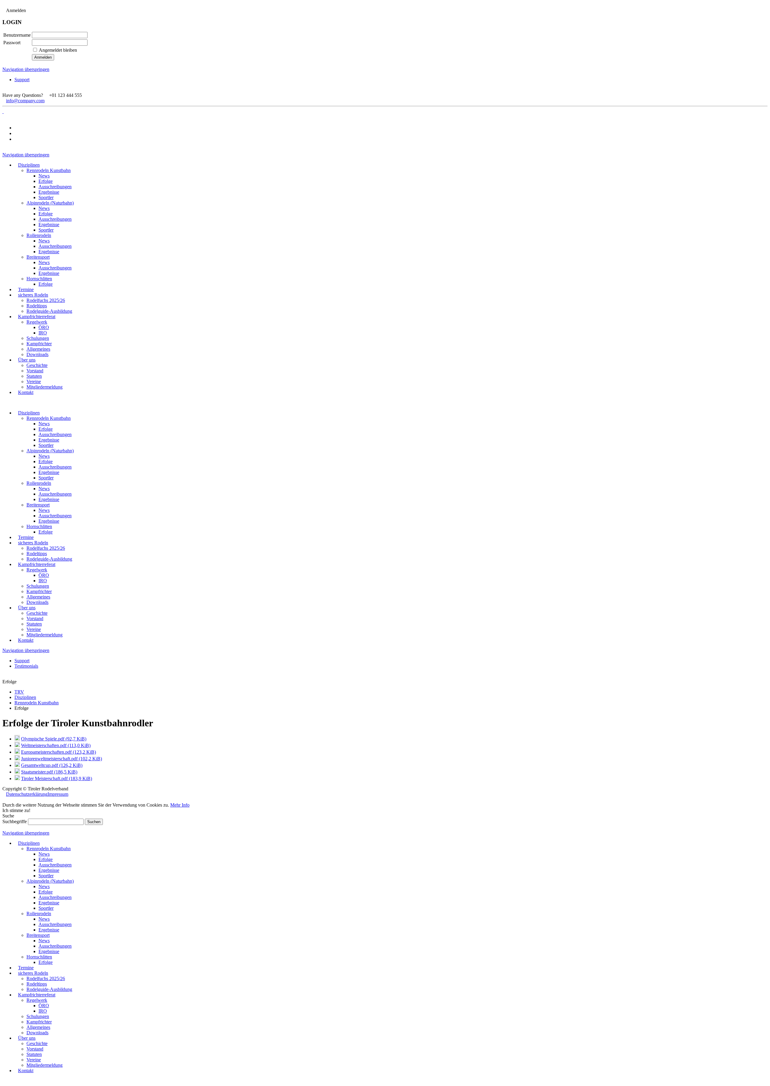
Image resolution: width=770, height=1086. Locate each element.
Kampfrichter (39, 591)
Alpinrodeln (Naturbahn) (50, 450)
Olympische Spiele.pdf (53, 738)
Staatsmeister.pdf (49, 771)
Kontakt (25, 640)
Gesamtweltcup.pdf (51, 765)
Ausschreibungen (55, 434)
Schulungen (37, 586)
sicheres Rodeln (33, 542)
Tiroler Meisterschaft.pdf (56, 778)
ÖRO (43, 575)
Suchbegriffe (14, 821)
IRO (42, 580)
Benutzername (17, 35)
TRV (19, 691)
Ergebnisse (48, 439)
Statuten (34, 623)
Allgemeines (38, 596)
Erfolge (45, 429)
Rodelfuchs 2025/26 (45, 548)
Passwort (11, 42)
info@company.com (25, 100)
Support (21, 79)
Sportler (46, 445)
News (44, 423)
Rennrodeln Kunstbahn (48, 418)
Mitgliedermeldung (44, 634)
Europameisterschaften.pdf (58, 752)
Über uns (26, 607)
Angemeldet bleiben (58, 50)
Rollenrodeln (38, 483)
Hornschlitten (39, 526)
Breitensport (38, 504)
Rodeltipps (36, 553)
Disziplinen (29, 412)
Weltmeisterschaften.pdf (56, 745)
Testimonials (26, 666)
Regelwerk (36, 569)
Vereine (33, 629)
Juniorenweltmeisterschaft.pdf (61, 758)
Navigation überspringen (25, 69)
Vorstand (34, 618)
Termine (26, 537)
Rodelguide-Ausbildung (49, 558)
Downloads (37, 602)
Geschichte (37, 613)
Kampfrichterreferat (36, 564)
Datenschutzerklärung (27, 794)
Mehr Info (179, 805)
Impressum (58, 794)
